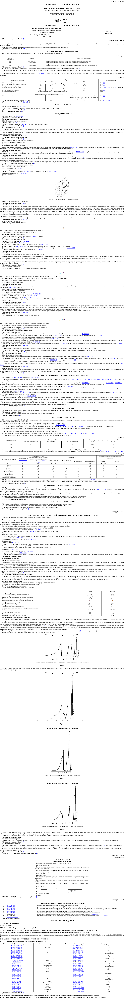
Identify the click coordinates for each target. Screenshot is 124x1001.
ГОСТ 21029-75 (78, 968)
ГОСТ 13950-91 (78, 955)
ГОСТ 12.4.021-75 (16, 957)
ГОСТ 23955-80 (78, 970)
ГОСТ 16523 (63, 343)
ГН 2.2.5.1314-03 (11, 907)
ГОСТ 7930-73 (16, 984)
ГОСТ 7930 (58, 335)
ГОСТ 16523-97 (78, 960)
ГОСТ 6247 (96, 379)
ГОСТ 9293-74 (16, 989)
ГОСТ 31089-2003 (78, 991)
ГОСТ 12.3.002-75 (16, 952)
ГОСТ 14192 (26, 392)
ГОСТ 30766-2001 (78, 989)
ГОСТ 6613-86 (16, 981)
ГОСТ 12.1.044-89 (16, 950)
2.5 (105, 845)
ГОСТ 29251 (33, 295)
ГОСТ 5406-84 (16, 971)
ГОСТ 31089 (40, 73)
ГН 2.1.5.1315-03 (11, 908)
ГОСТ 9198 (54, 339)
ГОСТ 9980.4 (19, 391)
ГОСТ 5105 (71, 379)
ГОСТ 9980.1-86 (17, 991)
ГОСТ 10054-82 (78, 952)
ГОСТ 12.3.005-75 (16, 953)
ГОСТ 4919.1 (71, 248)
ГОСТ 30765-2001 (78, 988)
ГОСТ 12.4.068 (118, 451)
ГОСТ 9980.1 (23, 106)
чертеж (18, 168)
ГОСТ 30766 (109, 383)
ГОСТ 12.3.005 (89, 433)
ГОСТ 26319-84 (78, 981)
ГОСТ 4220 (24, 124)
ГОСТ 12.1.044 (106, 100)
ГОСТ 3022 (71, 544)
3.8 (104, 96)
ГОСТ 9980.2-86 (78, 945)
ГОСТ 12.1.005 (60, 425)
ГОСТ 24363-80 (78, 975)
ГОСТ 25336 (52, 171)
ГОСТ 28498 (23, 173)
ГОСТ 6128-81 (16, 976)
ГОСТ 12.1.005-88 (16, 947)
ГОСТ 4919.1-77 (17, 968)
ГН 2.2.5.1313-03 (11, 905)
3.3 (104, 84)
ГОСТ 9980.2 (19, 116)
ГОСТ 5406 (85, 334)
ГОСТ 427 (32, 531)
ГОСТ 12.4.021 (95, 480)
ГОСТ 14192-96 (78, 957)
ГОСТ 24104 (37, 294)
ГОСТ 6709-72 (16, 983)
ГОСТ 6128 (118, 383)
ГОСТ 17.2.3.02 (101, 489)
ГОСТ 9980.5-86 (78, 950)
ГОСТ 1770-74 (16, 963)
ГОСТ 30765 (105, 379)
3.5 (115, 87)
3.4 (104, 85)
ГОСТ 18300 (39, 249)
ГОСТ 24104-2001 (78, 971)
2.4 (80, 631)
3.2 (104, 83)
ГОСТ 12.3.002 (78, 433)
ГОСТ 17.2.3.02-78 (17, 960)
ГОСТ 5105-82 (16, 970)
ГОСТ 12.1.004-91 (16, 945)
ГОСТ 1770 (18, 122)
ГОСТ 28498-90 (78, 983)
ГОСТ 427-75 (17, 962)
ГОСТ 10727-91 (78, 953)
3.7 (104, 91)
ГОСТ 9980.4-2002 (78, 949)
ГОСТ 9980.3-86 (78, 947)
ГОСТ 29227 (27, 171)
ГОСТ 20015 (15, 549)
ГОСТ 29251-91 (78, 986)
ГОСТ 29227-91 (78, 984)
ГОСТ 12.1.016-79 (16, 949)
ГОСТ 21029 (114, 379)
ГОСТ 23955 (106, 87)
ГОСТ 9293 (29, 551)
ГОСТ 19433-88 (78, 965)
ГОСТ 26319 (34, 377)
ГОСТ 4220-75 (16, 966)
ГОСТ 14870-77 (78, 958)
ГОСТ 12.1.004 (68, 433)
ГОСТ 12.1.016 (80, 426)
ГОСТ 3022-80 (16, 965)
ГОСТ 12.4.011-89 (16, 955)
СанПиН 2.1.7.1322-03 (12, 917)
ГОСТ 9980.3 (18, 377)
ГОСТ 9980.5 (32, 396)
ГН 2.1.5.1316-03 (11, 909)
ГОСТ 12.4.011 (107, 451)
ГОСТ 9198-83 (16, 988)
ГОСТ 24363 (19, 246)
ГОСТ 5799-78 (16, 975)
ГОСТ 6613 (36, 342)
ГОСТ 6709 (23, 553)
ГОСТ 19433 (114, 392)
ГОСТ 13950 (88, 379)
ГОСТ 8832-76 (16, 986)
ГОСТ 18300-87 (78, 963)
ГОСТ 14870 (74, 147)
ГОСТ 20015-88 (78, 966)
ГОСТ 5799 (79, 379)
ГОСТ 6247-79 (16, 978)
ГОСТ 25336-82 (78, 976)
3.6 (104, 90)
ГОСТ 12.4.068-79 (16, 958)
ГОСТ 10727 (16, 542)
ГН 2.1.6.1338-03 (11, 911)
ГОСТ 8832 (119, 343)
